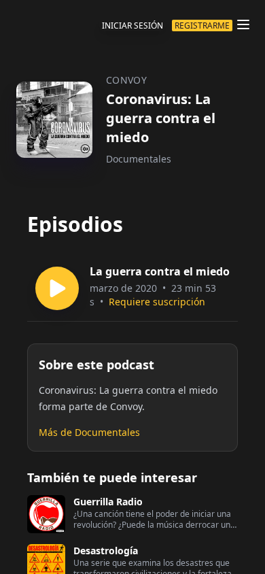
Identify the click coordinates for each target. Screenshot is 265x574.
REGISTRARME (202, 25)
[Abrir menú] (243, 24)
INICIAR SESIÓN (132, 25)
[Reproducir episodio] (57, 288)
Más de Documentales (89, 432)
